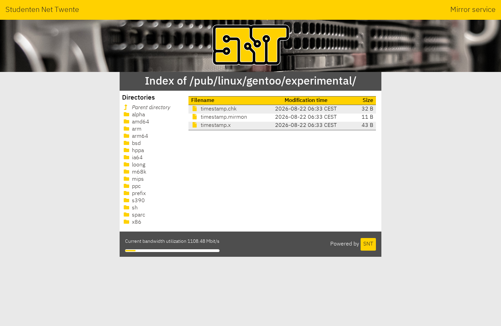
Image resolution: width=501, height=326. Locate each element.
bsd (136, 143)
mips (137, 179)
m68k (138, 172)
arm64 (139, 136)
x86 (136, 222)
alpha (138, 115)
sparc (138, 215)
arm (136, 129)
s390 (138, 201)
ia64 (137, 158)
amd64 (140, 122)
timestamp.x (215, 125)
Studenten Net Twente (42, 10)
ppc (136, 186)
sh (134, 208)
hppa (137, 150)
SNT (368, 244)
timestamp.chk (218, 109)
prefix (138, 193)
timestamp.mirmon (223, 117)
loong (138, 165)
